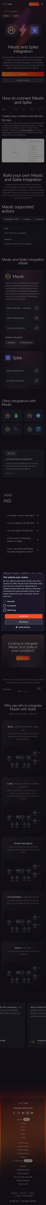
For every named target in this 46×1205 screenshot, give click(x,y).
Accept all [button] (23, 616)
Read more (7, 596)
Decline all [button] (23, 622)
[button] (23, 627)
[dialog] (23, 602)
